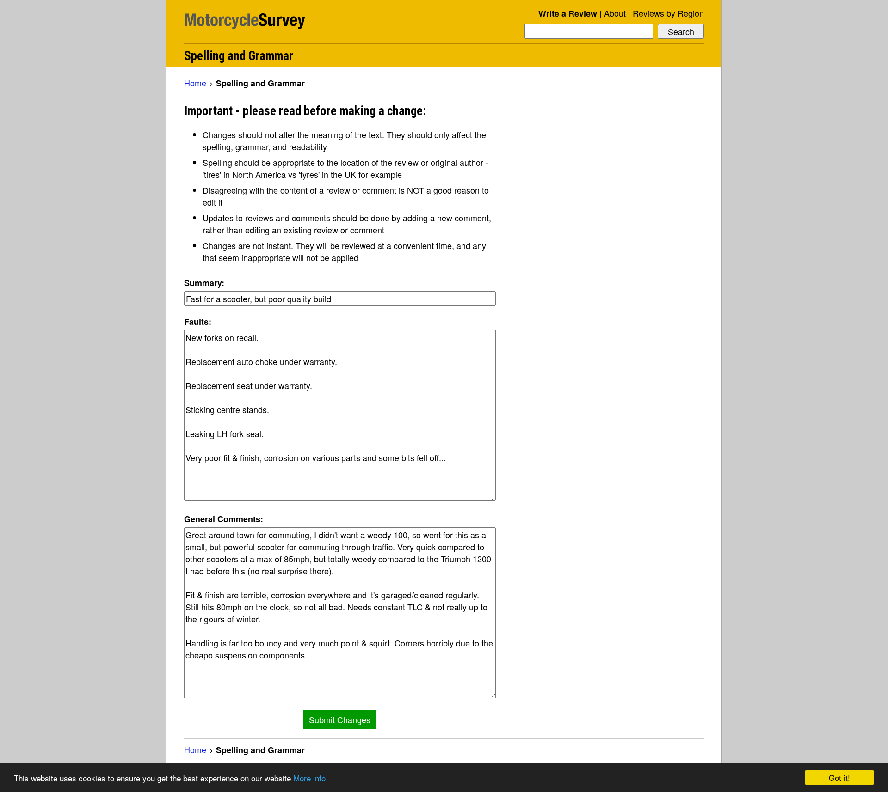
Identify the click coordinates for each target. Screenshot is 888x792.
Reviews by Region (668, 13)
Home (195, 83)
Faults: (197, 322)
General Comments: (223, 519)
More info (309, 778)
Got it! (839, 777)
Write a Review (567, 13)
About (615, 13)
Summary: (204, 283)
